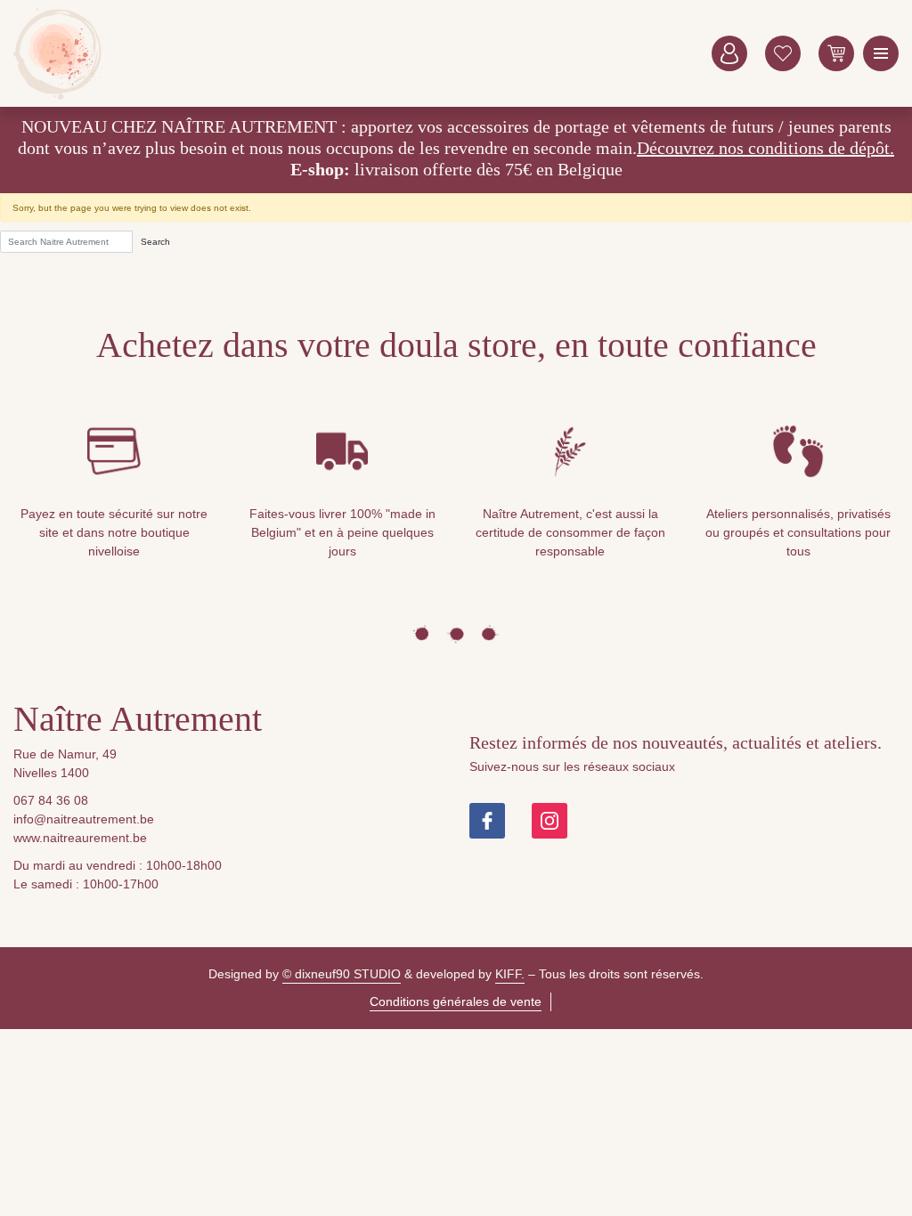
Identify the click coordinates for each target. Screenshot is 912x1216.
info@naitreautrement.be (83, 819)
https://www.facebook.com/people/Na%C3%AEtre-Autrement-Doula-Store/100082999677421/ (487, 821)
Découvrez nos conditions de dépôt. (765, 148)
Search (155, 242)
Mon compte (729, 53)
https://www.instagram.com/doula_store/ (549, 821)
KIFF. (510, 974)
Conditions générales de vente (456, 1001)
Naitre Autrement (57, 53)
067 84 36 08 (50, 800)
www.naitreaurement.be (80, 838)
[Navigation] (881, 53)
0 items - (836, 53)
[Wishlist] (783, 53)
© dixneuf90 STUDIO (341, 974)
